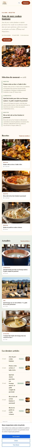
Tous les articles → (25, 241)
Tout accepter (16, 436)
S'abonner (26, 2)
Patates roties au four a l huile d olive (14, 84)
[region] (16, 435)
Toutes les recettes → (24, 136)
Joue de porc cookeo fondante (12, 17)
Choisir (16, 440)
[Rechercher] (19, 2)
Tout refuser (16, 445)
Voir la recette (7, 39)
